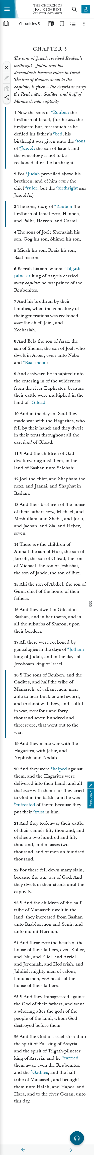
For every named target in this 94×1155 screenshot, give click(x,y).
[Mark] (7, 78)
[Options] (84, 23)
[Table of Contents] (6, 24)
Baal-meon (36, 363)
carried (71, 1058)
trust (39, 812)
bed (58, 134)
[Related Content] (73, 23)
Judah (34, 174)
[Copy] (7, 89)
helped (60, 769)
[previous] (23, 1150)
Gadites (40, 1072)
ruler (32, 188)
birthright (67, 188)
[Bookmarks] (62, 23)
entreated (25, 805)
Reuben (61, 113)
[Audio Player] (77, 1138)
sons (80, 141)
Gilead (38, 402)
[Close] (7, 67)
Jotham (76, 649)
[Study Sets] (51, 23)
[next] (70, 1150)
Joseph (28, 148)
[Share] (7, 97)
